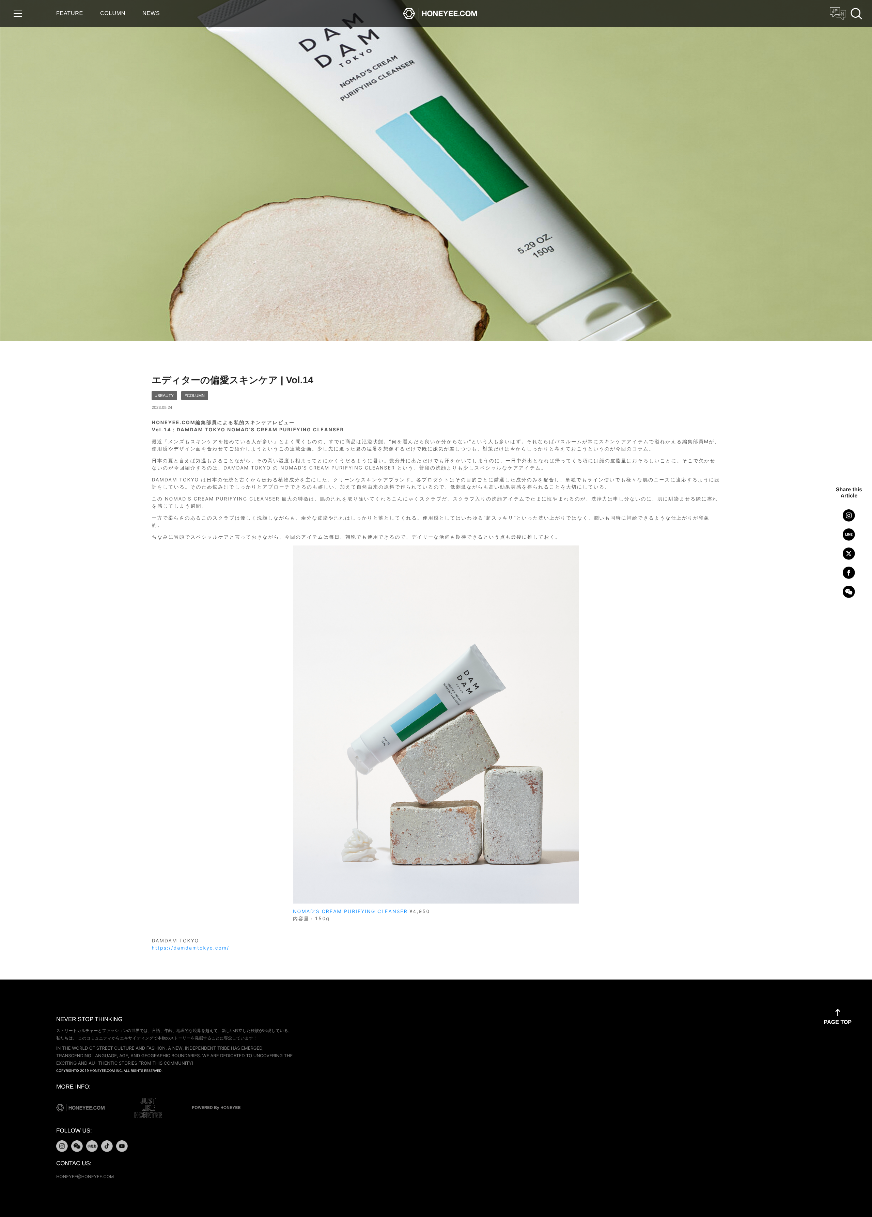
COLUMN (112, 13)
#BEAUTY (164, 395)
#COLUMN (195, 395)
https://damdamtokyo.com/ (190, 948)
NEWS (151, 13)
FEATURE (69, 13)
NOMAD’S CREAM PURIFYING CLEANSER (350, 911)
